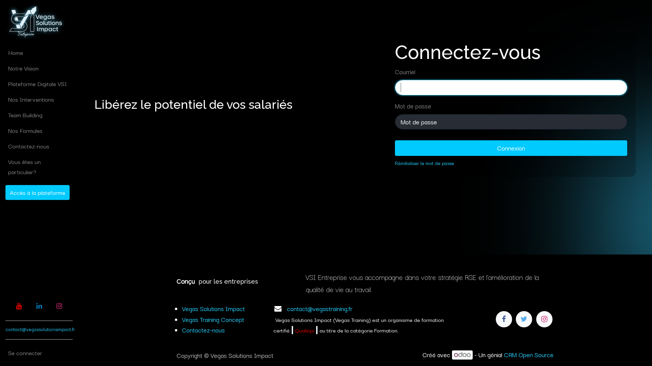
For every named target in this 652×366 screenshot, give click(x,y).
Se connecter (25, 352)
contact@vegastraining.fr (319, 308)
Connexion (511, 147)
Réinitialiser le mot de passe (424, 163)
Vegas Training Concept (213, 319)
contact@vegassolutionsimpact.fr (40, 329)
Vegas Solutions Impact (213, 308)
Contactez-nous (203, 329)
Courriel (405, 71)
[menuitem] (39, 52)
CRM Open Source (529, 354)
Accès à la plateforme (37, 192)
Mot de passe (413, 105)
